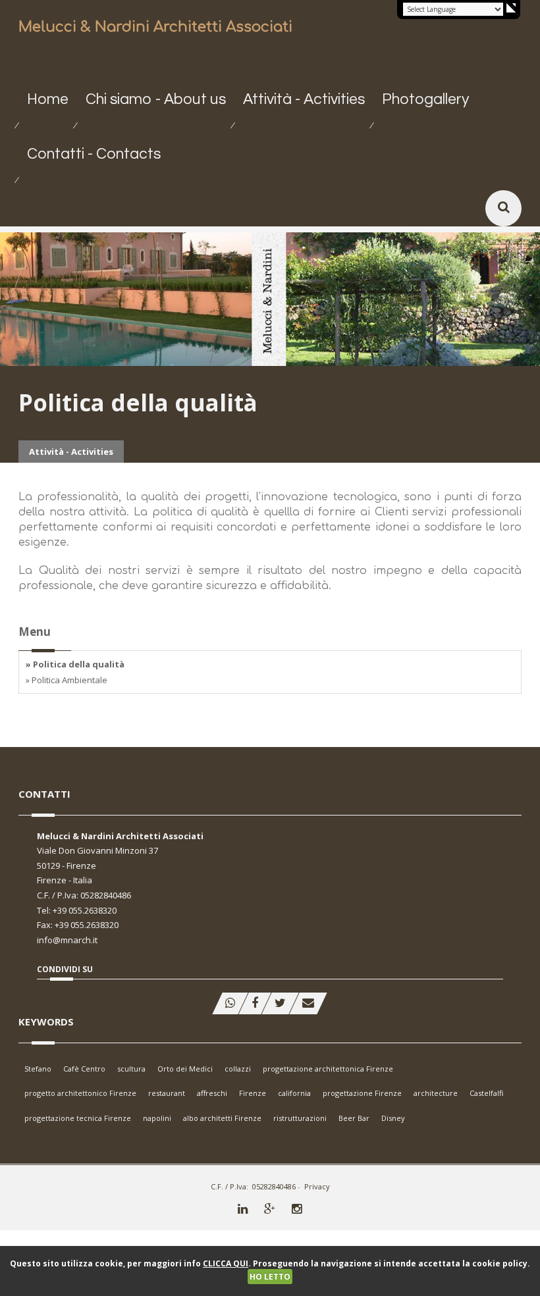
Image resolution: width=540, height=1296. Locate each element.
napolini (157, 1118)
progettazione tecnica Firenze (77, 1118)
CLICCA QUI (225, 1263)
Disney (393, 1118)
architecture (436, 1093)
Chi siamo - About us (156, 99)
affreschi (212, 1093)
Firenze (252, 1093)
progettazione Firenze (362, 1093)
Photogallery (425, 99)
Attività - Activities (304, 99)
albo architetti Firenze (222, 1118)
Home (47, 99)
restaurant (166, 1093)
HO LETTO (270, 1276)
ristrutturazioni (300, 1118)
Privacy (317, 1186)
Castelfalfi (486, 1093)
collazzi (238, 1069)
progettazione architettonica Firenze (328, 1069)
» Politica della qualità (75, 664)
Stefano (37, 1069)
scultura (131, 1069)
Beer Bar (353, 1118)
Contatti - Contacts (94, 154)
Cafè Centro (84, 1069)
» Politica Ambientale (66, 680)
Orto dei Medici (185, 1069)
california (294, 1093)
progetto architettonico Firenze (80, 1093)
